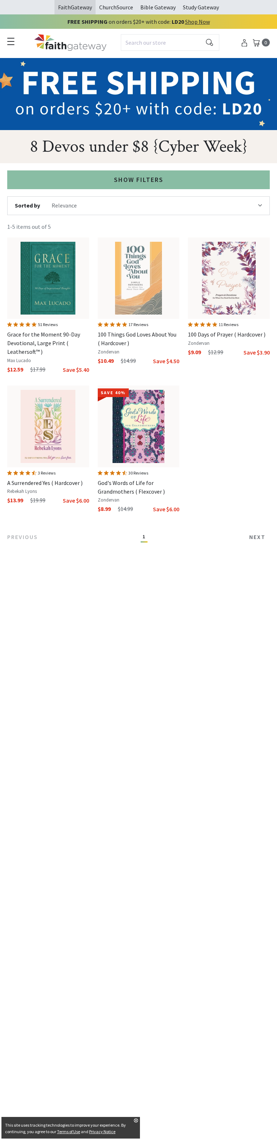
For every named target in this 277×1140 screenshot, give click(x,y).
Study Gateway (201, 7)
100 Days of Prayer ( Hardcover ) (226, 334)
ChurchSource (116, 7)
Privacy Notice (102, 1131)
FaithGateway (75, 7)
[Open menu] (10, 41)
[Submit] (209, 42)
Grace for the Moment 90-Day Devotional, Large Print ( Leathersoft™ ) (43, 343)
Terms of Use (68, 1131)
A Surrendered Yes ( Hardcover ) (45, 482)
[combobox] (170, 42)
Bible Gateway (158, 7)
